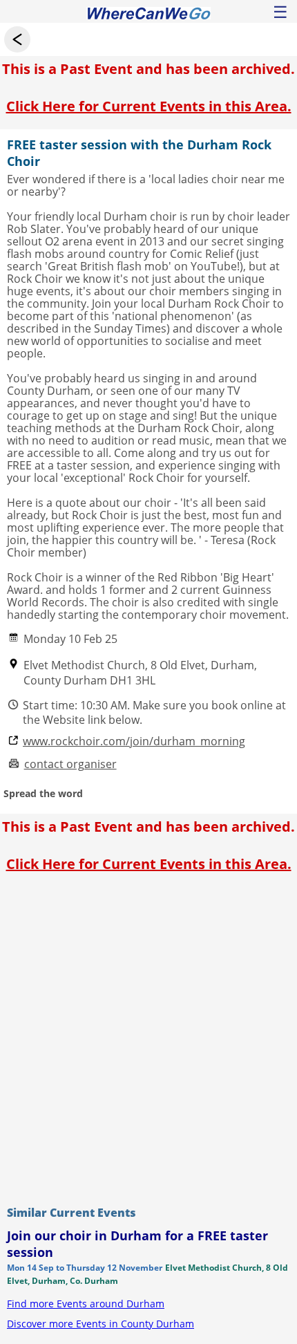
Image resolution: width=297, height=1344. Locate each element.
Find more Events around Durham (85, 1303)
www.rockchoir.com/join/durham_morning (134, 741)
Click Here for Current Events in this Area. (148, 106)
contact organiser (70, 764)
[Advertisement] (148, 1035)
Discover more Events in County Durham (100, 1323)
